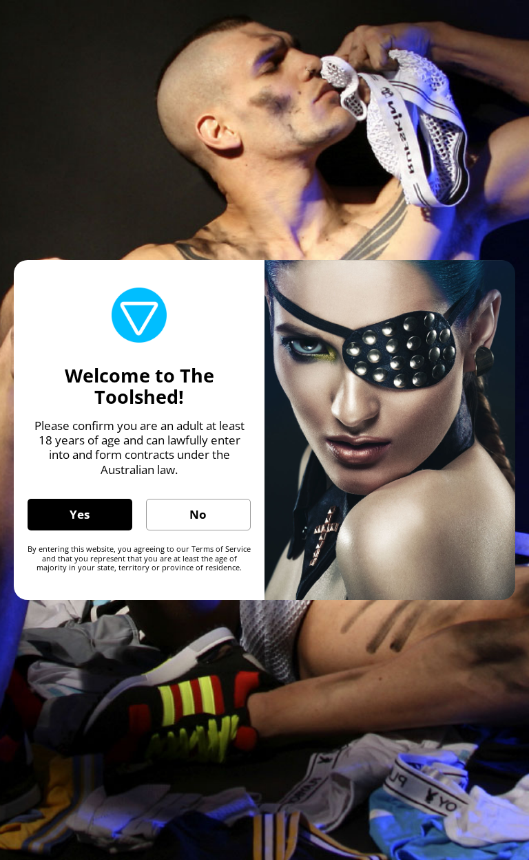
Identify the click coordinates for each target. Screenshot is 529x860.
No (198, 514)
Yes (80, 514)
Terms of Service (221, 549)
